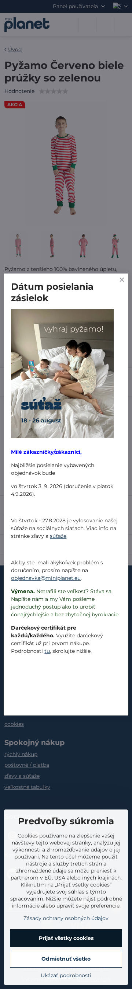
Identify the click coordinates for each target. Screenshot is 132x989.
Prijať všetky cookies (66, 938)
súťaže (58, 536)
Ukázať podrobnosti (66, 975)
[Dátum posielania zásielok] (62, 374)
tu (47, 651)
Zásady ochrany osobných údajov (66, 918)
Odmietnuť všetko (66, 958)
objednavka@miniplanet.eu (46, 578)
